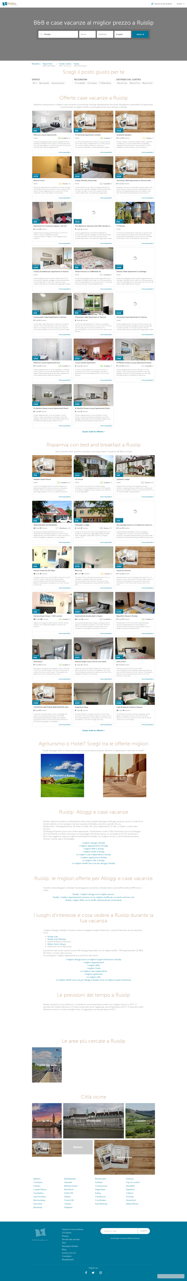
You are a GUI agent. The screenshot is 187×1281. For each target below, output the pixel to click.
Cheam (67, 1203)
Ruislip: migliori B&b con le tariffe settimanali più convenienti (93, 900)
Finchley (130, 1196)
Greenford (131, 1200)
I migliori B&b (93, 965)
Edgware (68, 1207)
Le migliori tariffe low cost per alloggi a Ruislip (93, 863)
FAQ (64, 1242)
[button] (86, 1273)
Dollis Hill (68, 1193)
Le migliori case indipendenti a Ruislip (93, 854)
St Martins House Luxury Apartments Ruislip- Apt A (54, 408)
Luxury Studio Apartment (85, 363)
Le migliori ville (94, 977)
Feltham (99, 1182)
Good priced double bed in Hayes (88, 616)
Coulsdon (38, 1182)
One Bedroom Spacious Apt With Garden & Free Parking (97, 226)
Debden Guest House (42, 479)
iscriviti (143, 1231)
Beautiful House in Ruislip (127, 616)
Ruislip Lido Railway (57, 939)
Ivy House (79, 479)
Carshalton (38, 1193)
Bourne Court (39, 180)
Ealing (98, 1193)
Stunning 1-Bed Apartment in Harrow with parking (137, 180)
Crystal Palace (40, 1189)
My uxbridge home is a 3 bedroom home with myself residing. (142, 525)
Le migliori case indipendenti (93, 971)
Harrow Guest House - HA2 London (48, 616)
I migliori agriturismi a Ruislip (93, 857)
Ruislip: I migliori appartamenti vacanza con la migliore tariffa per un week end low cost (93, 897)
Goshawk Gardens (124, 135)
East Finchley (39, 1196)
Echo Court (121, 662)
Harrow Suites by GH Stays (44, 570)
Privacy (65, 1236)
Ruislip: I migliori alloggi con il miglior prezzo (93, 894)
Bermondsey (39, 1200)
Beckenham (100, 1178)
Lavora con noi (69, 1253)
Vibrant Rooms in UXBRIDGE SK (88, 271)
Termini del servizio (71, 1239)
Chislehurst (100, 1196)
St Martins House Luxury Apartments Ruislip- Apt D (137, 363)
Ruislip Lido (53, 936)
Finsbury (130, 1178)
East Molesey (101, 1203)
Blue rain (78, 570)
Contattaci (67, 1256)
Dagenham (100, 1189)
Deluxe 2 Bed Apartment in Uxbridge (131, 271)
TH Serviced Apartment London (88, 135)
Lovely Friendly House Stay (86, 180)
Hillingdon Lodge (82, 525)
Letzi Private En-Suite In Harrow (129, 707)
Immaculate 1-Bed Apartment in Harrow (50, 317)
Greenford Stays (81, 707)
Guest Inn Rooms (124, 570)
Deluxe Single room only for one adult (90, 662)
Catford (129, 1193)
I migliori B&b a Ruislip (93, 848)
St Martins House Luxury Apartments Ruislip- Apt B (95, 408)
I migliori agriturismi (93, 974)
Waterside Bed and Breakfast (45, 525)
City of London (133, 1182)
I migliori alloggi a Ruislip (93, 843)
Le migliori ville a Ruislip (93, 860)
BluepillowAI (68, 1259)
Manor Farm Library (57, 944)
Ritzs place (38, 662)
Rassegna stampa (70, 1246)
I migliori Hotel (93, 968)
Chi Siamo (66, 1232)
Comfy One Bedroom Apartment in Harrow (51, 271)
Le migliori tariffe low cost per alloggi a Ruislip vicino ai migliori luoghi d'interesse (93, 980)
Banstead (37, 1207)
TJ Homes (121, 226)
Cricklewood (101, 1186)
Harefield (130, 1186)
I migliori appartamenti (93, 962)
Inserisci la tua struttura (72, 1229)
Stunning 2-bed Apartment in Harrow (132, 317)
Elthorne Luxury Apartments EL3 (47, 363)
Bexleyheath (70, 1178)
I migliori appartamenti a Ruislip (93, 846)
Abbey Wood (132, 1203)
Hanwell (68, 1182)
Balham (36, 1178)
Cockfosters (100, 1200)
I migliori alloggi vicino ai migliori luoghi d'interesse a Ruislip (93, 959)
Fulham (36, 1186)
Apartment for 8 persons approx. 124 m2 (50, 226)
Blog (64, 1249)
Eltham (67, 1196)
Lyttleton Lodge (123, 479)
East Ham (37, 1203)
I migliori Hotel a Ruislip (93, 851)
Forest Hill (69, 1200)
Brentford (68, 1189)
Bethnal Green (71, 1186)
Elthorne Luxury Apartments (45, 135)
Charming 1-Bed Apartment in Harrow (90, 317)
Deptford (130, 1189)
